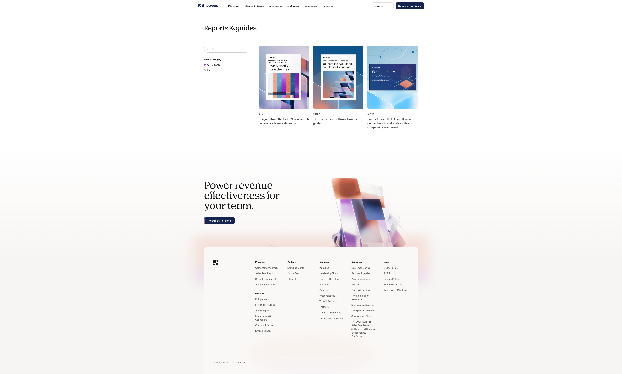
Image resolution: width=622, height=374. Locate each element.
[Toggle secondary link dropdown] (390, 5)
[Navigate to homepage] (208, 5)
